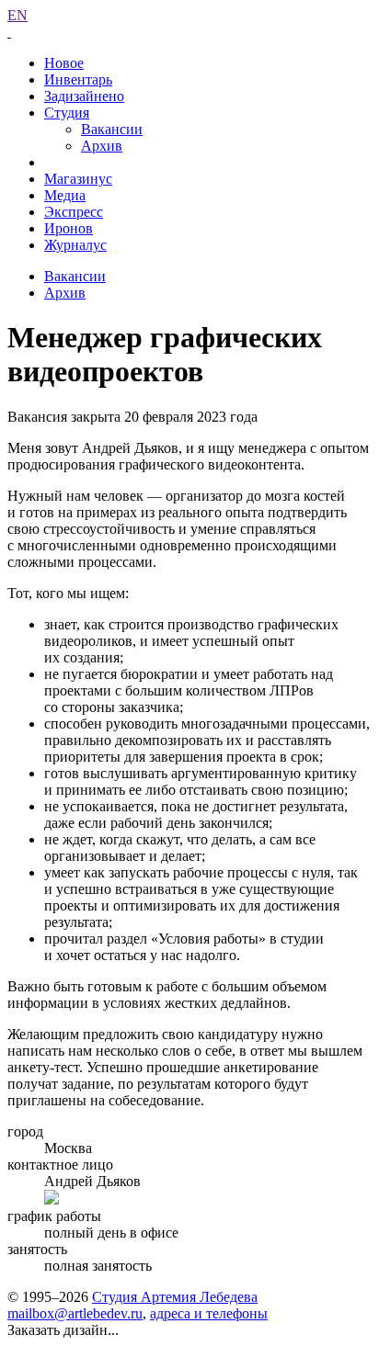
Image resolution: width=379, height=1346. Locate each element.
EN (17, 15)
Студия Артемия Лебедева (175, 1297)
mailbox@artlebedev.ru (75, 1313)
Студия (66, 112)
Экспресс (73, 212)
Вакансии (112, 129)
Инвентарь (78, 79)
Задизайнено (84, 96)
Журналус (75, 245)
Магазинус (78, 179)
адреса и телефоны (209, 1313)
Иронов (68, 228)
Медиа (65, 195)
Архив (101, 145)
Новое (64, 63)
